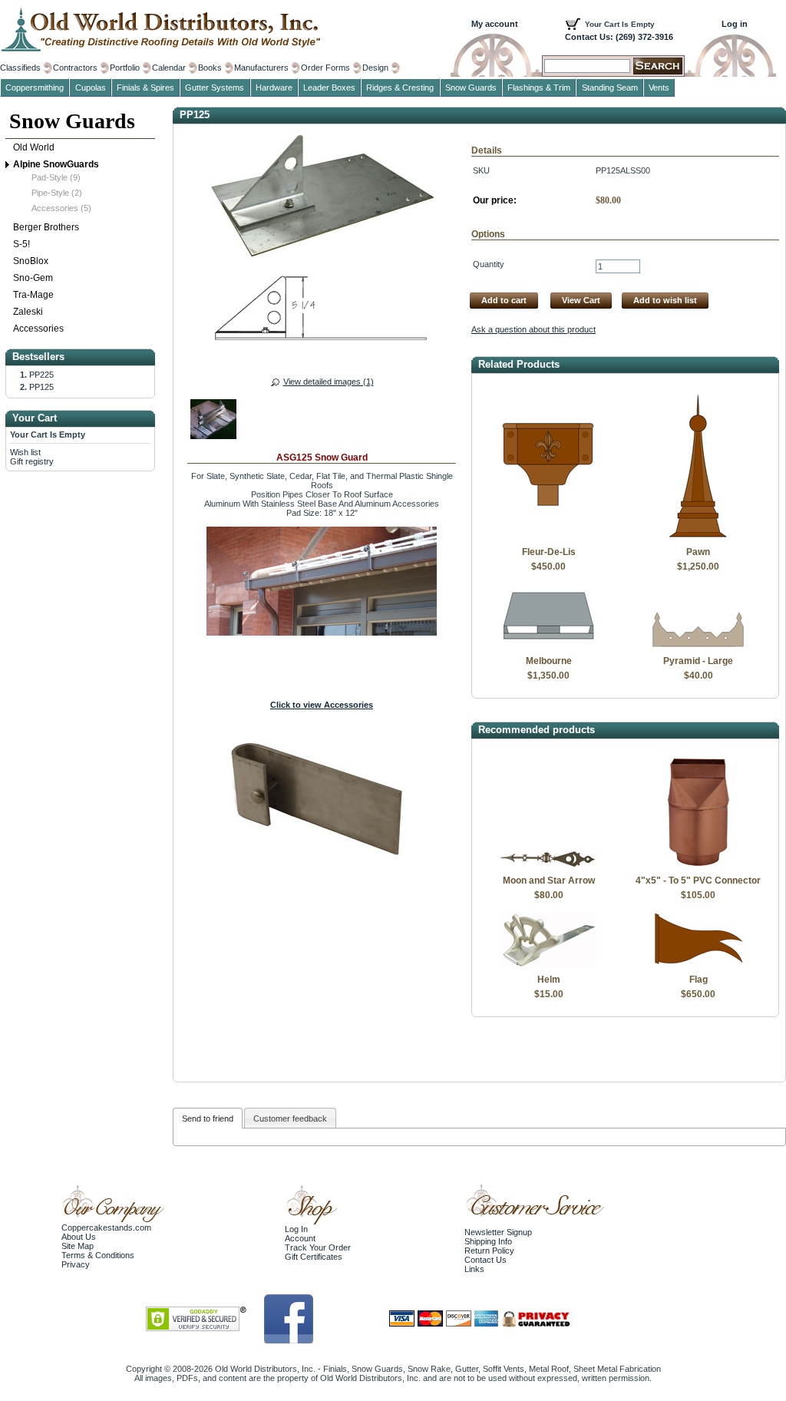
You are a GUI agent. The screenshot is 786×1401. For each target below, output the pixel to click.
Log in (735, 23)
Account (300, 1238)
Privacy (75, 1264)
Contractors (75, 67)
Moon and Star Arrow (549, 880)
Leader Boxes (329, 87)
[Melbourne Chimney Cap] (548, 646)
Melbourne (549, 661)
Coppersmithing (34, 87)
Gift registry (32, 461)
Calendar (169, 67)
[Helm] (548, 965)
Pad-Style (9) (56, 177)
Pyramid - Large (698, 661)
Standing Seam (610, 87)
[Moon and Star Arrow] (548, 866)
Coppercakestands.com (106, 1227)
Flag (698, 979)
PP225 (41, 374)
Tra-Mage (33, 294)
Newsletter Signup (498, 1232)
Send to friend (207, 1118)
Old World (33, 147)
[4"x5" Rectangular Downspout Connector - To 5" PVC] (698, 866)
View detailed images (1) (328, 381)
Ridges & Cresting (400, 87)
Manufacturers (261, 67)
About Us (78, 1236)
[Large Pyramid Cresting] (698, 646)
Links (474, 1269)
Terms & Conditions (97, 1255)
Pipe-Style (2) (56, 192)
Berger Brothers (46, 227)
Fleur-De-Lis (549, 552)
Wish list (25, 452)
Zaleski (28, 311)
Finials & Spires (145, 87)
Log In (296, 1229)
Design (375, 67)
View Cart (581, 300)
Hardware (274, 87)
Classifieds (20, 67)
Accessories (38, 328)
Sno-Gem (33, 278)
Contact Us (485, 1259)
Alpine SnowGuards (56, 164)
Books (210, 67)
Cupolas (90, 87)
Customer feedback (290, 1118)
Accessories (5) (61, 208)
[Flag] (698, 965)
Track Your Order (318, 1247)
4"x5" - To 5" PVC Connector (698, 880)
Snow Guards (72, 121)
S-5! (21, 244)
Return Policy (489, 1250)
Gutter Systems (214, 87)
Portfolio (125, 67)
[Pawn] (698, 537)
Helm (548, 979)
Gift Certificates (313, 1256)
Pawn (698, 552)
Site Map (77, 1246)
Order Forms (325, 67)
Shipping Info (488, 1241)
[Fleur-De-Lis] (548, 537)
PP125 (41, 387)
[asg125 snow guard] (213, 421)
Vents (659, 87)
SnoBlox (30, 261)
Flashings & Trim (538, 87)
